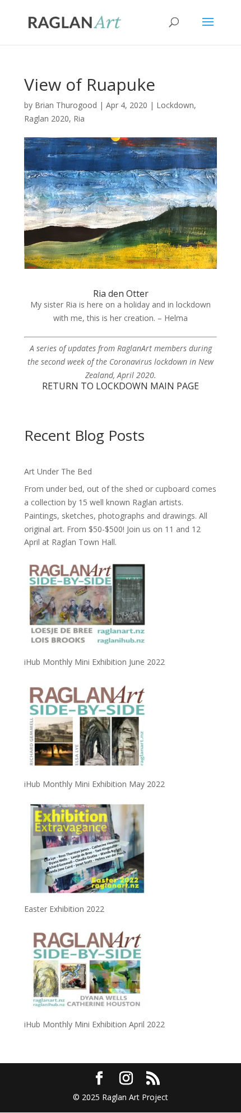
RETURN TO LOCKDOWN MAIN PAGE (120, 386)
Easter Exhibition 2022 (64, 909)
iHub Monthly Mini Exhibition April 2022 (94, 1024)
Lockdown (175, 105)
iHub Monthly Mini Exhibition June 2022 (94, 661)
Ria (79, 118)
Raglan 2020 (46, 118)
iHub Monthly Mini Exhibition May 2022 (94, 784)
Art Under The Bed (58, 471)
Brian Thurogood (66, 105)
